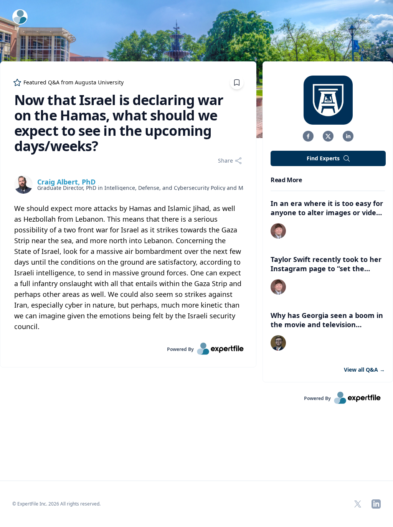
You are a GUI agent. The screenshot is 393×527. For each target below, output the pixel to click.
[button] (308, 136)
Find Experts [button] (323, 158)
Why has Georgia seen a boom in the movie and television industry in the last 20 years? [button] (327, 324)
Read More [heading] (286, 180)
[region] (128, 267)
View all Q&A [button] (364, 369)
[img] (23, 184)
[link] (128, 349)
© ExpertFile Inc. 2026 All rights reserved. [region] (56, 504)
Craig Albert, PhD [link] (66, 181)
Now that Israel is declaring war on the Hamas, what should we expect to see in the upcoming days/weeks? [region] (118, 123)
